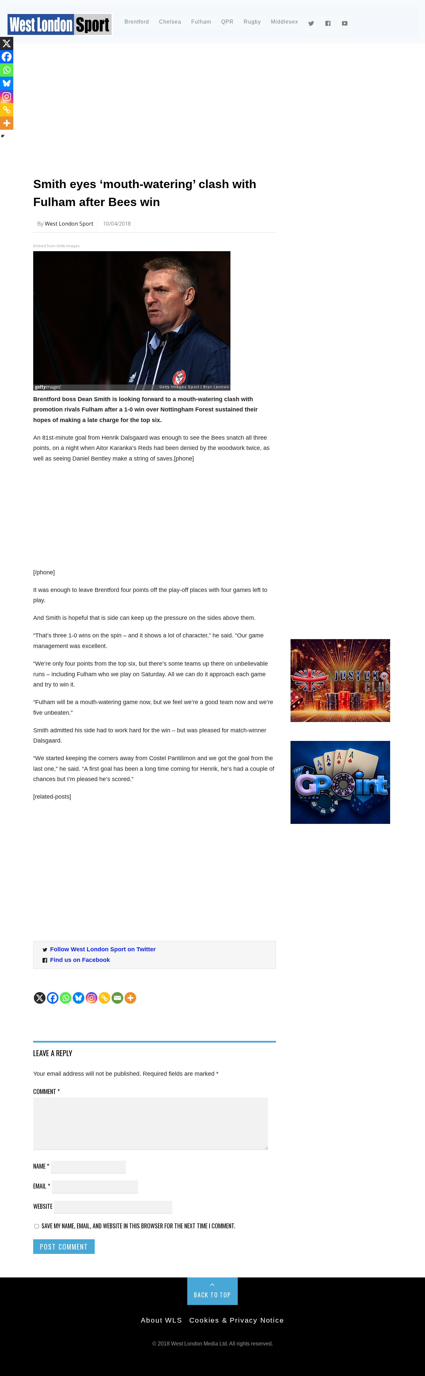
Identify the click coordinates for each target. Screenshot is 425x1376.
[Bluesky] (78, 998)
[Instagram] (91, 998)
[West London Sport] (60, 30)
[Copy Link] (104, 998)
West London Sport (69, 223)
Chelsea (170, 22)
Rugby (252, 22)
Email (41, 1186)
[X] (39, 998)
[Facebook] (52, 998)
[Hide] (2, 136)
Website (42, 1206)
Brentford (137, 22)
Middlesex (284, 22)
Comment (46, 1091)
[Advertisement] (212, 107)
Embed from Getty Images (56, 246)
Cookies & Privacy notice (236, 1320)
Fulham (201, 22)
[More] (130, 998)
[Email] (117, 998)
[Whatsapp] (65, 998)
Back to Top (212, 1294)
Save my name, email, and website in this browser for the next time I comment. (138, 1225)
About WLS (161, 1320)
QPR (227, 22)
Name (41, 1166)
